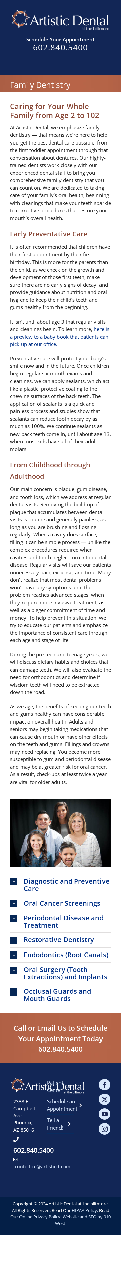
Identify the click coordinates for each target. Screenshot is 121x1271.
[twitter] (104, 1099)
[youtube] (104, 1114)
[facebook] (104, 1084)
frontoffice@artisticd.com (41, 1166)
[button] (60, 885)
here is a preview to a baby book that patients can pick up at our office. (59, 336)
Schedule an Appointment (60, 1105)
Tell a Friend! (55, 1124)
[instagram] (104, 1129)
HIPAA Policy (84, 1210)
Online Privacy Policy (40, 1217)
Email (46, 1028)
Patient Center (55, 1086)
